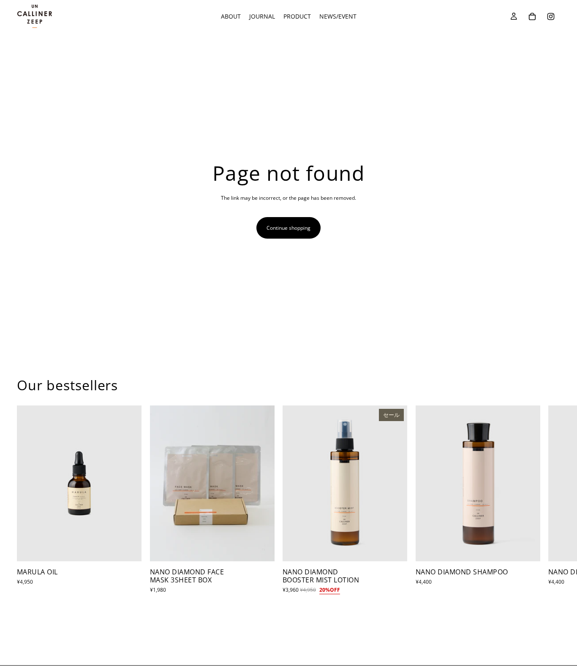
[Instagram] (551, 16)
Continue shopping (288, 227)
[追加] (128, 548)
